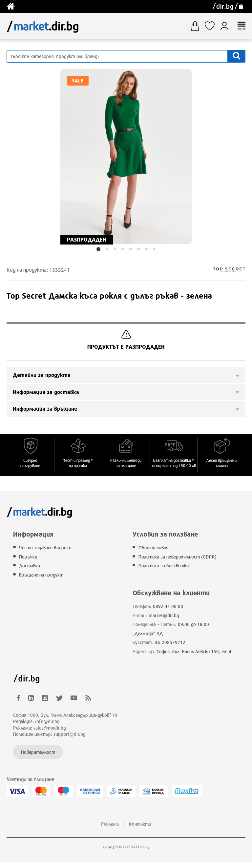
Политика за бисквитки (163, 565)
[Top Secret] (215, 269)
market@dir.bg (164, 615)
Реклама (110, 824)
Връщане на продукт (41, 575)
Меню (241, 28)
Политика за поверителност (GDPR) (177, 556)
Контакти (140, 824)
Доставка (29, 565)
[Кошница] (197, 26)
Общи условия (153, 547)
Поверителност (38, 752)
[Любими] (212, 26)
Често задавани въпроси (45, 547)
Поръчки (28, 556)
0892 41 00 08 (168, 606)
